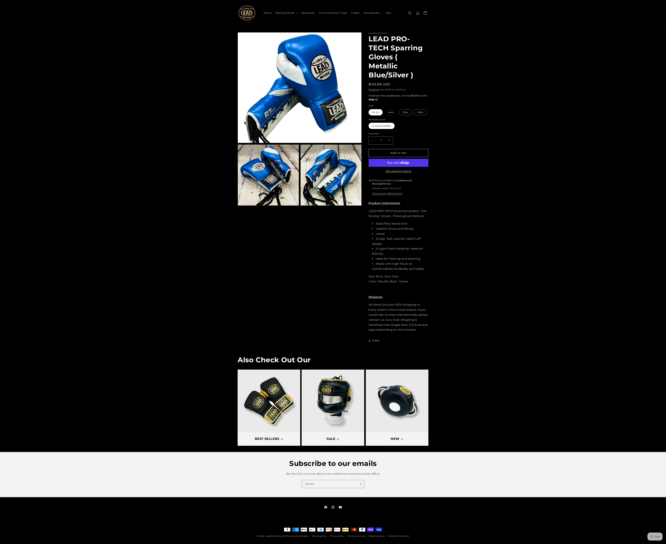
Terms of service (356, 536)
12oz (405, 112)
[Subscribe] (360, 484)
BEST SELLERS (267, 439)
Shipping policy (376, 536)
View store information (387, 193)
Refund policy (319, 536)
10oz (420, 112)
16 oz (375, 112)
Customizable (381, 125)
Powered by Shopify (297, 536)
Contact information (398, 536)
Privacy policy (337, 536)
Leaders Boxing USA (276, 536)
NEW (395, 439)
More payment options (398, 171)
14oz (393, 113)
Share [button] (375, 340)
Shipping (374, 89)
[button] (286, 12)
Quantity (374, 133)
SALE (331, 439)
